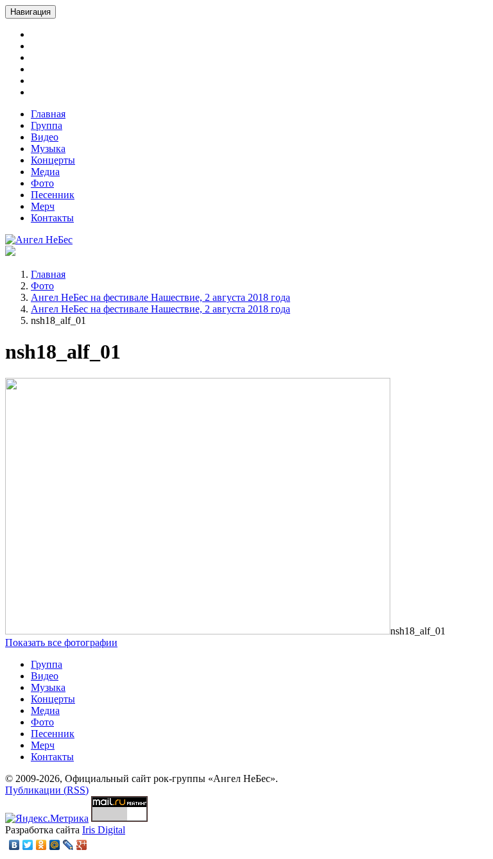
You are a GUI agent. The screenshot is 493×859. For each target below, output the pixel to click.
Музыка (48, 148)
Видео (44, 137)
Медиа (45, 171)
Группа (46, 125)
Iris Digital (103, 829)
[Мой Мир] (55, 845)
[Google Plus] (82, 845)
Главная (48, 113)
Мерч (43, 206)
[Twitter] (28, 845)
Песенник (52, 194)
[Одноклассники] (41, 845)
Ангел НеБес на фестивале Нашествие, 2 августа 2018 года (160, 297)
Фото (42, 183)
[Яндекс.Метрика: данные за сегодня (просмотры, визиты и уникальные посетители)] (47, 818)
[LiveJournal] (68, 845)
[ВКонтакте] (14, 845)
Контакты (52, 217)
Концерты (53, 160)
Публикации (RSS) (47, 790)
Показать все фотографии (61, 642)
